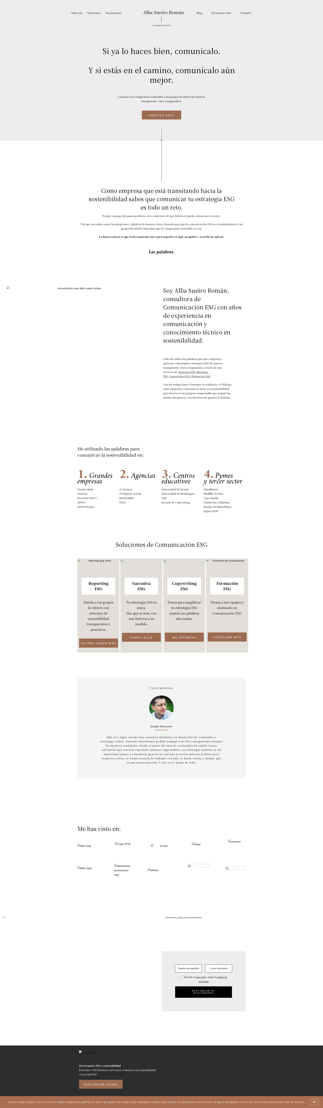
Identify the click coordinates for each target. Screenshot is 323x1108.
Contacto (245, 13)
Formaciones (113, 13)
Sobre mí (76, 13)
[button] (93, 731)
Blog (199, 13)
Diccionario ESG (221, 13)
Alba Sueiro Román (163, 12)
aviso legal (200, 977)
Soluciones (94, 13)
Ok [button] (314, 1102)
